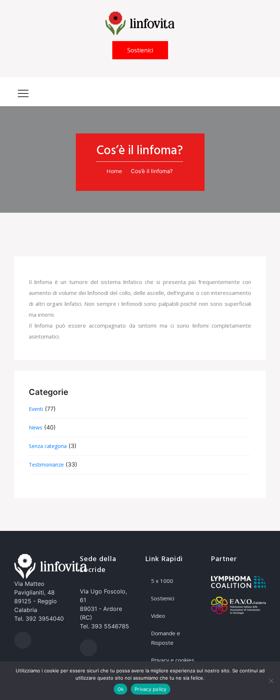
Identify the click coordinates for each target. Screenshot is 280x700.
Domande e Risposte (165, 637)
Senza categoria (48, 446)
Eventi (36, 408)
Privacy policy (151, 689)
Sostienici (140, 50)
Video (158, 615)
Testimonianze (46, 464)
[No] (271, 680)
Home (114, 171)
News (35, 427)
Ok (120, 689)
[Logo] (140, 23)
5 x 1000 (162, 580)
